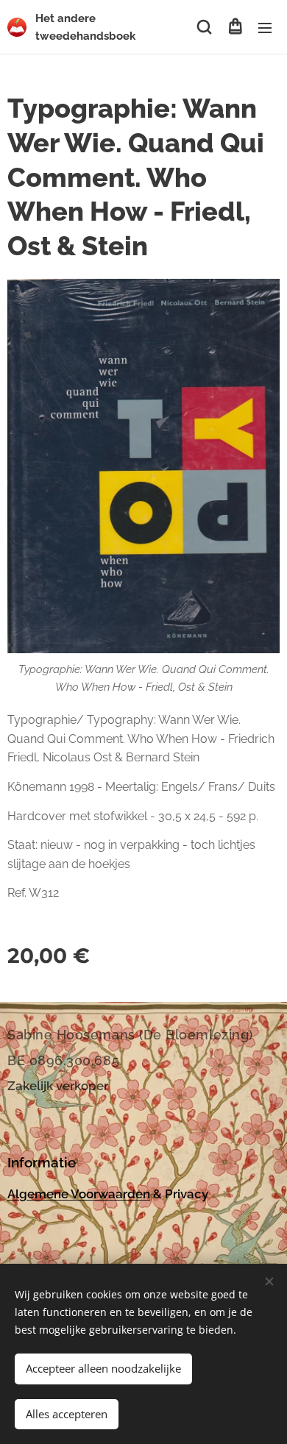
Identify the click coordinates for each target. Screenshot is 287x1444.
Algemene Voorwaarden (78, 1194)
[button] (204, 27)
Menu (265, 27)
